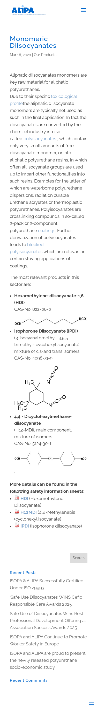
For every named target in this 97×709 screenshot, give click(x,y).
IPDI (24, 526)
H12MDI (28, 512)
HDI (24, 498)
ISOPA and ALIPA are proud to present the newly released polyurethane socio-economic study (48, 660)
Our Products (45, 55)
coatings (46, 230)
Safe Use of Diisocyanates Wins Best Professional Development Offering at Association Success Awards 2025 (48, 620)
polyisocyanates (40, 138)
